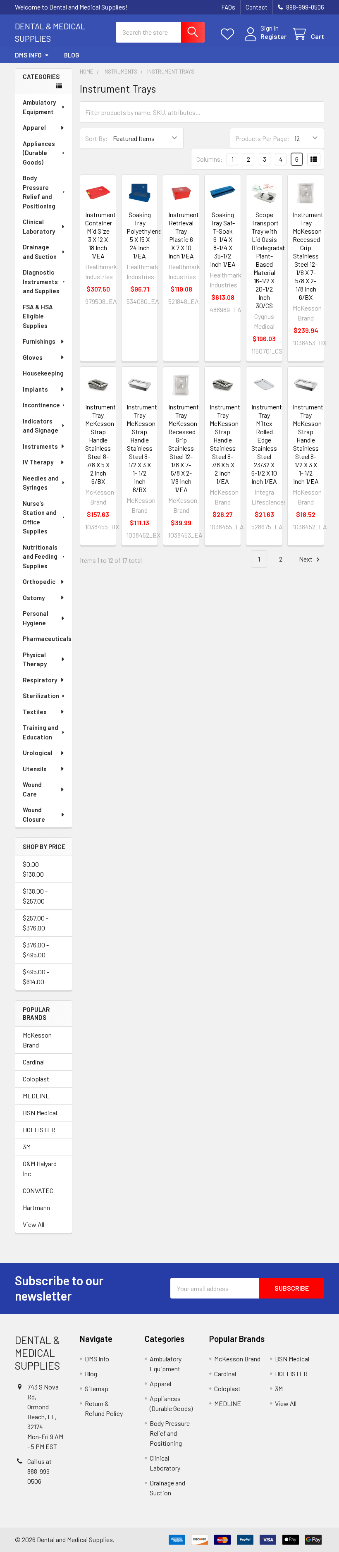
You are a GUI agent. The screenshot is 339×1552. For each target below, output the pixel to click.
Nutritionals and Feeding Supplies (40, 556)
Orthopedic (39, 581)
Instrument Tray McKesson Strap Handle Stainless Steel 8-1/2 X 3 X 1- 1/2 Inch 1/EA (308, 444)
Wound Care (32, 789)
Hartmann (36, 1207)
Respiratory (40, 680)
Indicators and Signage (40, 425)
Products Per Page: (262, 138)
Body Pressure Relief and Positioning (39, 192)
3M (27, 1146)
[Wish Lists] (229, 34)
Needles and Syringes (41, 482)
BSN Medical (40, 1113)
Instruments (40, 446)
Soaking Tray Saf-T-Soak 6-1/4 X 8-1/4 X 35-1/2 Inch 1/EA (223, 239)
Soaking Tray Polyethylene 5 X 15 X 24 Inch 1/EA (144, 235)
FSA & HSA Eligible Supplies (38, 316)
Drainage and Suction (40, 251)
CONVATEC (38, 1190)
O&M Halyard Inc (40, 1168)
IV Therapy (38, 462)
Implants (35, 389)
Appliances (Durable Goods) (39, 153)
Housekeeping (43, 373)
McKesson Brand (37, 1040)
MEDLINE (36, 1096)
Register (273, 36)
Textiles (35, 711)
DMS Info (28, 55)
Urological (38, 752)
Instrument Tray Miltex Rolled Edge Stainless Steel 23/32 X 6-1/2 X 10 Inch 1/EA (266, 444)
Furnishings (39, 341)
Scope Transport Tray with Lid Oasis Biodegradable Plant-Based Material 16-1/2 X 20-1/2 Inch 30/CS (271, 259)
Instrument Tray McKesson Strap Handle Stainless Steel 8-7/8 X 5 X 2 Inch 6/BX (100, 444)
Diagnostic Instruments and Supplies (41, 281)
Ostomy (34, 597)
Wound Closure (34, 814)
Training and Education (40, 732)
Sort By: (96, 138)
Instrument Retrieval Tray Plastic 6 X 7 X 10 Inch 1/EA (183, 235)
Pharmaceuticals (47, 638)
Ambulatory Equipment (39, 106)
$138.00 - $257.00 (35, 896)
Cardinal (34, 1062)
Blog (71, 55)
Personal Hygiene (35, 618)
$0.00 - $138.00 (33, 869)
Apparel (34, 127)
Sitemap (96, 1388)
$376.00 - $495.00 (36, 950)
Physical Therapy (35, 659)
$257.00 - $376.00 (35, 923)
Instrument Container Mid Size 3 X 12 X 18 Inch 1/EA (100, 235)
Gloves (33, 357)
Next (306, 559)
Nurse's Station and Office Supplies (40, 517)
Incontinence (41, 405)
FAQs (228, 7)
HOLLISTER (39, 1130)
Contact (256, 7)
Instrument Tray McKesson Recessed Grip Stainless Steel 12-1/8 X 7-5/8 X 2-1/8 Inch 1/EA (183, 448)
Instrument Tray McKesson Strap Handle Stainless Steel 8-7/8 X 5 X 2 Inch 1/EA (225, 444)
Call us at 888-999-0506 (39, 1471)
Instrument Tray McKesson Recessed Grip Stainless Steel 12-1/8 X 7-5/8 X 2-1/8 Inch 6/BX (308, 255)
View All (33, 1224)
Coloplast (36, 1079)
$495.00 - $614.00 (36, 976)
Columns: (209, 159)
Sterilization (41, 695)
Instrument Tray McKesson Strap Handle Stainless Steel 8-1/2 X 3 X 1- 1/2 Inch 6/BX (142, 448)
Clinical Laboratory (39, 226)
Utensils (35, 768)
